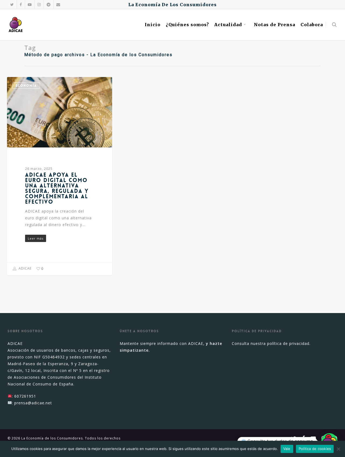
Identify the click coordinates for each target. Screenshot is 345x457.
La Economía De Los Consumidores (172, 4)
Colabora (312, 24)
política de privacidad (288, 343)
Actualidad (228, 24)
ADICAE (25, 268)
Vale (287, 448)
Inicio (152, 24)
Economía (26, 85)
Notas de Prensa (274, 24)
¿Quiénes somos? (187, 24)
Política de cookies (315, 448)
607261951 (25, 396)
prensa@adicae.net (33, 402)
